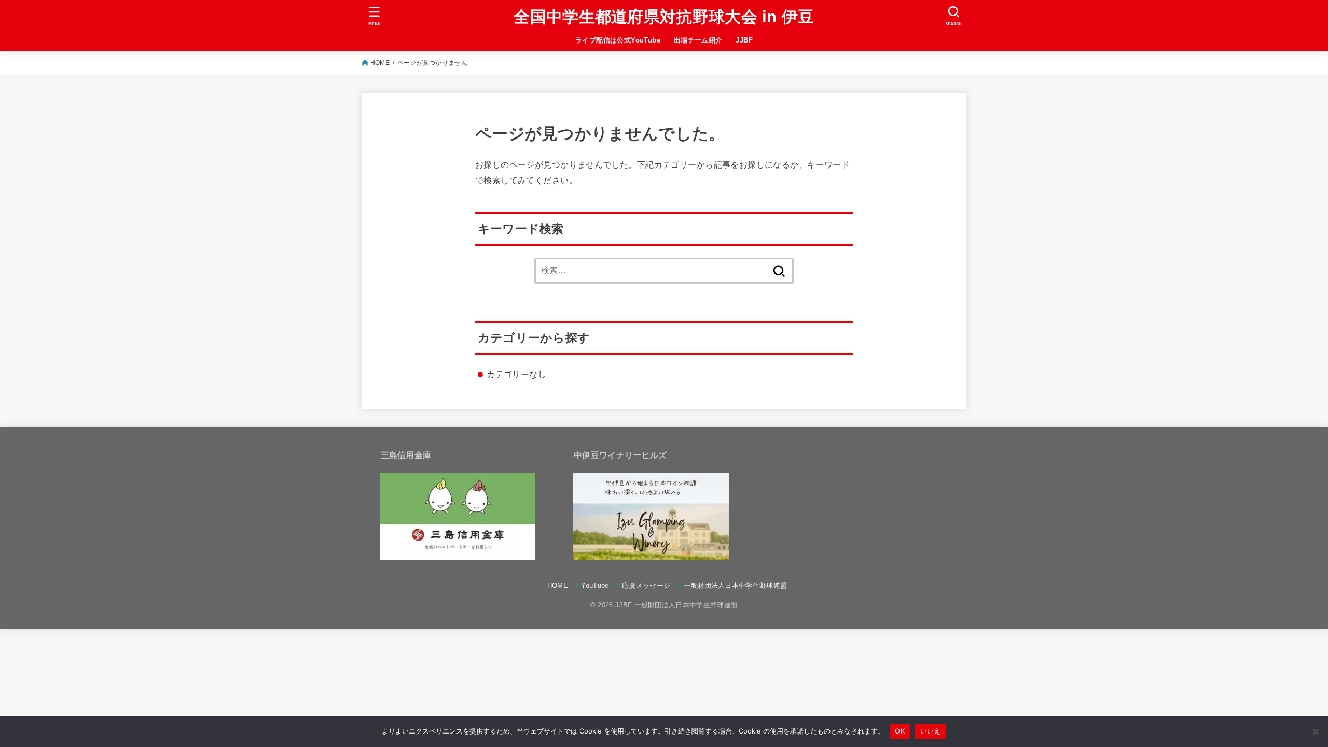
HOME (380, 63)
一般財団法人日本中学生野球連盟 (735, 585)
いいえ (930, 731)
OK (900, 731)
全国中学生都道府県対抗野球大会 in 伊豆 (664, 17)
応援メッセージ (646, 585)
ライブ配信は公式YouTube (617, 40)
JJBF (744, 40)
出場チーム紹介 (698, 40)
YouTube (594, 585)
